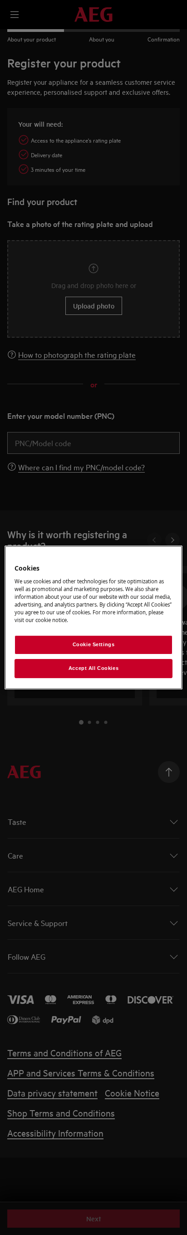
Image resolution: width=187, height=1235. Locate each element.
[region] (93, 617)
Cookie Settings (94, 644)
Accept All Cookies (93, 668)
